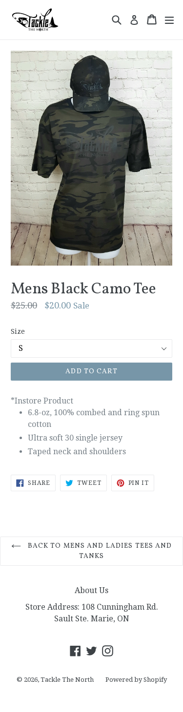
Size (18, 331)
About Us (91, 590)
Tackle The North (67, 679)
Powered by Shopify (136, 679)
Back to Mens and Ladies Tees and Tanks (99, 551)
